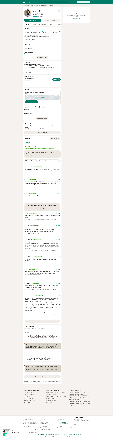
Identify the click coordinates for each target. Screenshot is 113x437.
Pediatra (32, 5)
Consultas (51, 24)
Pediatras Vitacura (28, 396)
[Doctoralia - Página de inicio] (30, 1)
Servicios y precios (43, 24)
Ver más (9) (71, 405)
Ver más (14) (27, 402)
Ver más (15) (49, 402)
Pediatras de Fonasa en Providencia (77, 392)
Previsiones (58, 24)
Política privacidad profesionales (30, 423)
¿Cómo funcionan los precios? (32, 85)
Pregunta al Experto (44, 422)
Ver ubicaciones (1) (34, 54)
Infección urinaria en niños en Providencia (55, 392)
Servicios (42, 425)
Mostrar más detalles (42, 58)
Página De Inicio (26, 5)
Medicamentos (43, 423)
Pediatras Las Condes (29, 394)
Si (40, 208)
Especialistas (43, 419)
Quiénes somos (26, 426)
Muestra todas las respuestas (42, 376)
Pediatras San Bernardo (29, 400)
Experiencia (27, 24)
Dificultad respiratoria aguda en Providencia (56, 396)
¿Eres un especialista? (83, 2)
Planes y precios (60, 419)
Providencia (41, 93)
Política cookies (26, 425)
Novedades (34, 24)
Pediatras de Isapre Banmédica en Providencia (79, 401)
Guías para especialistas (62, 423)
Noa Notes (61, 422)
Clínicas (41, 420)
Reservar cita (56, 79)
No (43, 208)
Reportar (49, 173)
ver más (26, 42)
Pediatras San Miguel (28, 398)
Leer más (14, 434)
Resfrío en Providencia (51, 400)
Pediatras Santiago (28, 392)
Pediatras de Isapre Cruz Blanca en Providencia (79, 403)
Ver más (46, 321)
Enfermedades (43, 426)
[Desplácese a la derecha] (61, 25)
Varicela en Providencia (51, 394)
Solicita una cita (76, 18)
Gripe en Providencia (51, 398)
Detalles (30, 80)
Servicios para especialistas (63, 420)
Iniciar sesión (73, 2)
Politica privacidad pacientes (29, 422)
